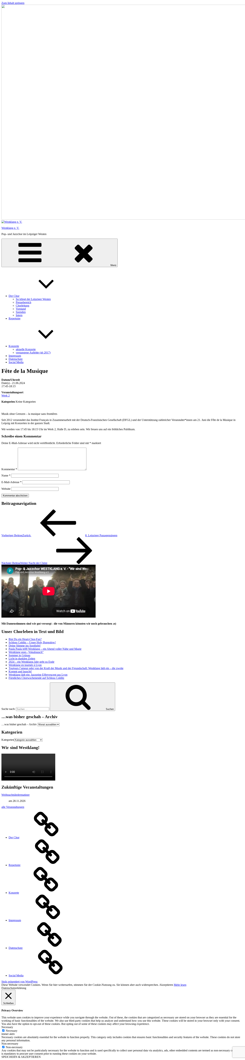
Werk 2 (5, 395)
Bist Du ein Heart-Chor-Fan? (25, 639)
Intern (19, 315)
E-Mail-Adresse (11, 482)
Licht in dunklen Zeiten (22, 658)
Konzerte (14, 346)
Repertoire (14, 318)
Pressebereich (23, 302)
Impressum (15, 355)
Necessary (11, 1030)
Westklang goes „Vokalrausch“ (26, 652)
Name (5, 475)
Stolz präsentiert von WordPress (19, 981)
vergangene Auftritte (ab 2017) (33, 352)
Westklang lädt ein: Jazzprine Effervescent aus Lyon (38, 674)
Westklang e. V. (10, 227)
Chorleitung (22, 305)
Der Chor (14, 295)
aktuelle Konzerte (26, 349)
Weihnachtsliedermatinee (15, 794)
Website (5, 488)
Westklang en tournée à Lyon (25, 665)
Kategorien (7, 739)
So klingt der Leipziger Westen (33, 299)
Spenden (21, 312)
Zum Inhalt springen (12, 2)
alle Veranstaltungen (12, 806)
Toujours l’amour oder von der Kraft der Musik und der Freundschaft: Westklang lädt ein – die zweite (66, 668)
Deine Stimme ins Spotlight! (25, 645)
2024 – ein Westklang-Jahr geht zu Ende (31, 661)
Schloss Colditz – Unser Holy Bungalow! (32, 642)
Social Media (16, 362)
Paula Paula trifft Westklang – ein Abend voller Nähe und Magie (45, 648)
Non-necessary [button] (9, 1043)
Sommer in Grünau (19, 655)
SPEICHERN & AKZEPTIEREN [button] (21, 1056)
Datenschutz (16, 359)
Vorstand (21, 308)
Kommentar (9, 469)
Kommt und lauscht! (20, 671)
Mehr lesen (180, 984)
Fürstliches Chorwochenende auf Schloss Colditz (36, 677)
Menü (113, 265)
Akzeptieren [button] (166, 984)
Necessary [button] (7, 1027)
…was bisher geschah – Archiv (19, 724)
